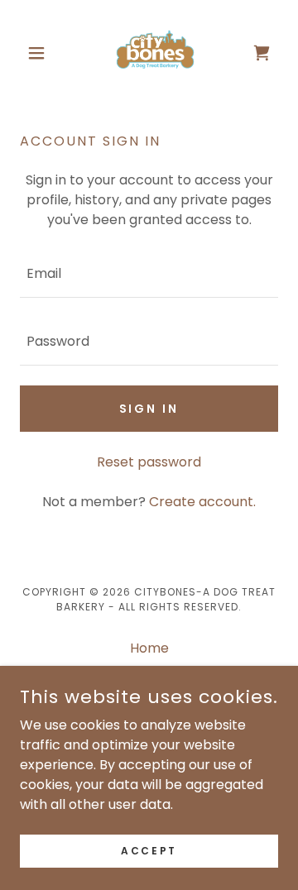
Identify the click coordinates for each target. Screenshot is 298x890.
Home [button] (149, 648)
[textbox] (149, 274)
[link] (149, 53)
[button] (39, 52)
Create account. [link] (202, 501)
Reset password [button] (149, 461)
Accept (148, 850)
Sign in (149, 408)
